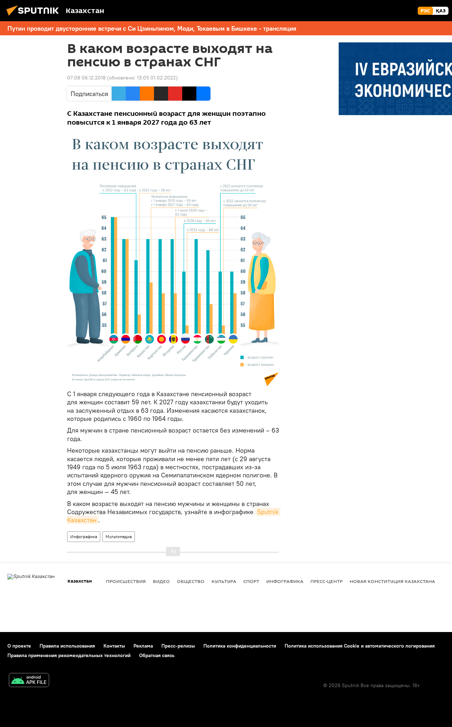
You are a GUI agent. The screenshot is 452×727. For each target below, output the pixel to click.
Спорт (251, 581)
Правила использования (67, 646)
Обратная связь (156, 655)
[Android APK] (29, 681)
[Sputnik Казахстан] (35, 16)
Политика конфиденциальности (239, 646)
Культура (224, 581)
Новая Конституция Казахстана (392, 581)
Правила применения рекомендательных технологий (69, 655)
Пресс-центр (326, 581)
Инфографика (83, 536)
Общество (190, 581)
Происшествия (126, 581)
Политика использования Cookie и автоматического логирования (360, 646)
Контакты (114, 646)
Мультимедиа (119, 536)
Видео (161, 581)
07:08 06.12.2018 (86, 78)
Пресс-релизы (178, 646)
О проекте (19, 646)
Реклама (143, 646)
